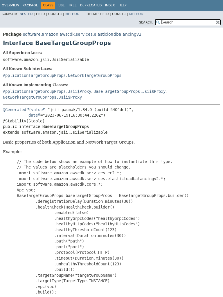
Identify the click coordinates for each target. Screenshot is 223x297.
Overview (10, 5)
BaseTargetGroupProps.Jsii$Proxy (129, 91)
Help (122, 5)
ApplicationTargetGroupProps (34, 75)
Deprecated (91, 5)
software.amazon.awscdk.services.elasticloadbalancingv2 (82, 34)
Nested (26, 14)
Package (30, 5)
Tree (72, 5)
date (33, 115)
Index (110, 5)
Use (61, 5)
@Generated (14, 109)
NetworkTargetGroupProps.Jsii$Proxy (42, 97)
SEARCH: (146, 22)
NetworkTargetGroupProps (94, 75)
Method (72, 14)
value (37, 109)
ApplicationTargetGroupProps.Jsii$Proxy (47, 91)
